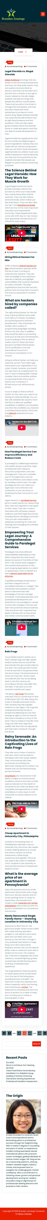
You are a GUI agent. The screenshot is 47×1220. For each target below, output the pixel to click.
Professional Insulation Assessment (21, 1081)
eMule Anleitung (12, 80)
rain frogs (19, 694)
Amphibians (10, 776)
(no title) (10, 1062)
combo (24, 987)
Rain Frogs (11, 651)
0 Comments (31, 66)
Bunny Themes (24, 1214)
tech (10, 248)
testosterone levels (26, 205)
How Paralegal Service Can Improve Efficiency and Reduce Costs (21, 454)
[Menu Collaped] (43, 14)
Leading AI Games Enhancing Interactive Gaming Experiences (20, 1077)
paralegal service (28, 500)
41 (19, 1033)
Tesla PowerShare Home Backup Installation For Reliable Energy (20, 1072)
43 (30, 1033)
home (10, 824)
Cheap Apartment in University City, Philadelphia (21, 835)
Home (20, 52)
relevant (12, 413)
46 (39, 1033)
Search (36, 1044)
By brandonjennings (15, 66)
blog (10, 62)
